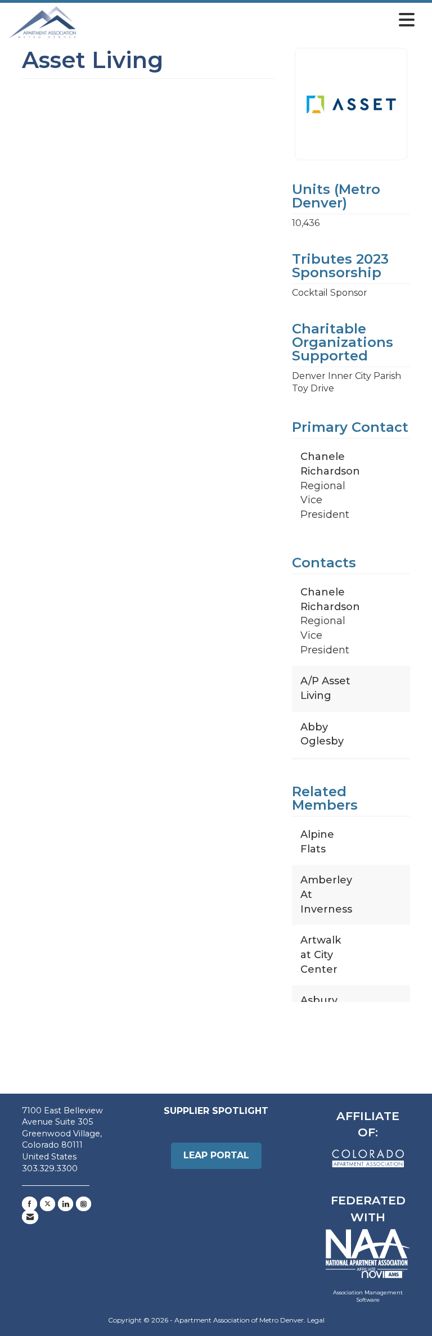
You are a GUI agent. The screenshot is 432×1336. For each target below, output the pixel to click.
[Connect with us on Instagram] (83, 1204)
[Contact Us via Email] (30, 1216)
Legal (316, 1320)
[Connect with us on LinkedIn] (65, 1204)
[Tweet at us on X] (47, 1204)
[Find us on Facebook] (29, 1204)
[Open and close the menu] (248, 20)
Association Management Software (368, 1296)
